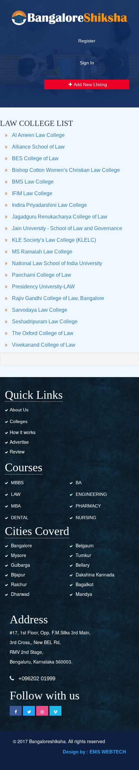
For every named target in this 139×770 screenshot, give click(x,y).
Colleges (18, 421)
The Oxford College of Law (42, 333)
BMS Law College (33, 181)
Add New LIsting (90, 84)
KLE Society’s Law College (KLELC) (54, 240)
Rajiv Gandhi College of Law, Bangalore (58, 298)
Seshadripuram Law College (45, 321)
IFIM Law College (32, 193)
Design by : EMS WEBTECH (94, 751)
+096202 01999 (36, 678)
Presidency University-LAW (43, 286)
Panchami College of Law (41, 275)
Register (86, 40)
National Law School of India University (57, 263)
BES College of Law (35, 158)
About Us (19, 409)
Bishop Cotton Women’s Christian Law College (66, 170)
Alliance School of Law (38, 147)
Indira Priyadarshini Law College (49, 205)
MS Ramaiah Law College (42, 251)
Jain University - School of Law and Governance (67, 228)
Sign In (87, 62)
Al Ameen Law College (38, 135)
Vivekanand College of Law (43, 345)
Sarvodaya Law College (39, 310)
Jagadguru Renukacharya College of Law (59, 216)
